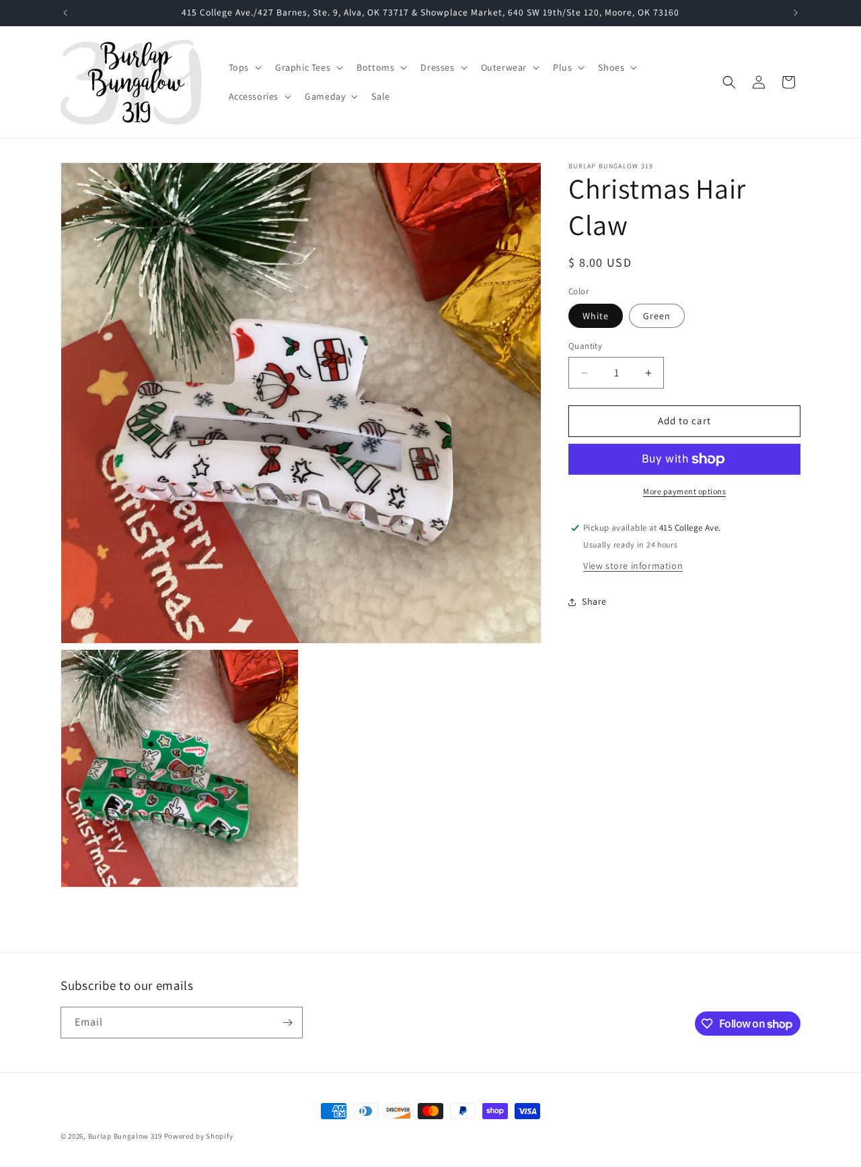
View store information (633, 566)
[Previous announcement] (65, 13)
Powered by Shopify (198, 1136)
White (596, 316)
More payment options (684, 491)
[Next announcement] (796, 13)
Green (657, 316)
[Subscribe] (287, 1022)
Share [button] (594, 601)
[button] (244, 67)
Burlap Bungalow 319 (125, 1136)
